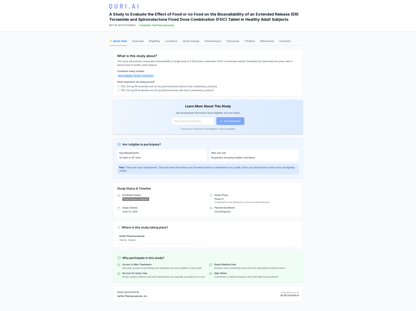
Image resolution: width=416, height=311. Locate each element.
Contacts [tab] (285, 41)
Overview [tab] (138, 41)
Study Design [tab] (191, 41)
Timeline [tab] (250, 41)
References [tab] (267, 41)
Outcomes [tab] (233, 41)
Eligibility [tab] (154, 41)
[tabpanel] (208, 176)
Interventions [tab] (213, 41)
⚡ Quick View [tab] (118, 41)
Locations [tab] (171, 41)
